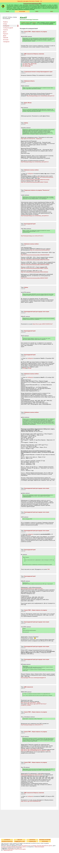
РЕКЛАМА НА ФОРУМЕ (45, 839)
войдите (34, 22)
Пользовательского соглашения (29, 845)
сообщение (30, 173)
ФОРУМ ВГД (45, 841)
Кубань (26, 122)
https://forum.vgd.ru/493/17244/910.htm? (43, 324)
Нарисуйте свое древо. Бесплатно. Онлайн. (28, 1)
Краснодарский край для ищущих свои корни (36, 311)
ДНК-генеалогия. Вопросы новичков (34, 53)
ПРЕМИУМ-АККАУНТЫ (7, 841)
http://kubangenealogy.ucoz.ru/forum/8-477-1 (32, 724)
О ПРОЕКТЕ (7, 839)
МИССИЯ (20, 839)
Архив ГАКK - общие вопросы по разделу (35, 31)
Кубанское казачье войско (31, 169)
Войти (36, 11)
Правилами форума (39, 846)
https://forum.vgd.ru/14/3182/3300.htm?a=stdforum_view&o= (36, 750)
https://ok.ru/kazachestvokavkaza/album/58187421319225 (35, 179)
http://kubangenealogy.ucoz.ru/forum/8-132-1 (32, 588)
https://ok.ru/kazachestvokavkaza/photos (40, 250)
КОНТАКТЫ (32, 839)
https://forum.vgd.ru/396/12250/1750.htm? (31, 749)
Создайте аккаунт (25, 22)
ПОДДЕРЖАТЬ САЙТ (20, 841)
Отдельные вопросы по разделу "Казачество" (37, 190)
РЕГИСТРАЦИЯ (22, 11)
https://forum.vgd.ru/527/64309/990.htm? (31, 801)
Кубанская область (29, 81)
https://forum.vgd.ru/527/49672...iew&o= (30, 702)
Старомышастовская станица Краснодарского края (38, 71)
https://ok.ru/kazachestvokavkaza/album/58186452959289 (35, 254)
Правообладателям (7, 850)
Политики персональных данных (44, 845)
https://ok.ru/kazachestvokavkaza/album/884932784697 (34, 278)
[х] (41, 1)
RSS (21, 847)
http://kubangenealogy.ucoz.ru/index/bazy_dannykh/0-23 (40, 95)
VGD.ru (7, 11)
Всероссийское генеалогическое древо (16, 849)
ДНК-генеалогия (28, 687)
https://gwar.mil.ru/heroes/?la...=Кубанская (31, 138)
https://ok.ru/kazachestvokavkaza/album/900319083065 (34, 272)
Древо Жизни (27, 102)
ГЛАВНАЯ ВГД (32, 841)
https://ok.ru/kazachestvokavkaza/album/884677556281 (34, 182)
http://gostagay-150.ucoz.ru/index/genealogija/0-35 (33, 677)
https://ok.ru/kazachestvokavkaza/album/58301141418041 (35, 264)
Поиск (51, 11)
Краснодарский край (29, 223)
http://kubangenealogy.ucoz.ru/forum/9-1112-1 (32, 235)
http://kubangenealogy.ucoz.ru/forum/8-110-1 (32, 774)
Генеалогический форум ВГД (32, 3)
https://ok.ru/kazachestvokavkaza (45, 177)
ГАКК (48, 569)
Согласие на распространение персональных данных (13, 846)
